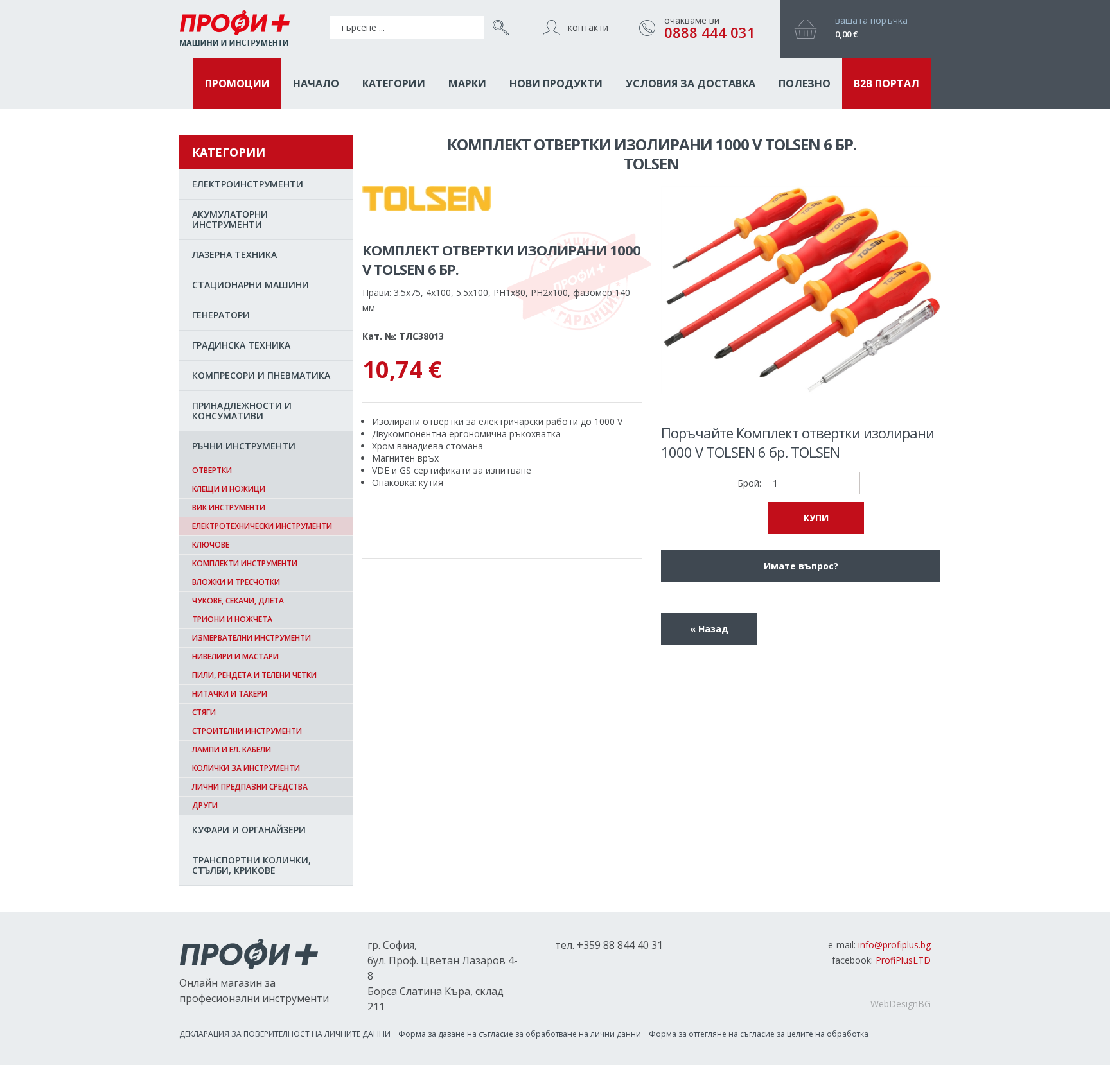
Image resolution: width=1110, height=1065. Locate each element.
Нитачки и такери (229, 693)
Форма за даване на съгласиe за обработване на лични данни (519, 1033)
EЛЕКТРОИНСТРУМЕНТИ (247, 184)
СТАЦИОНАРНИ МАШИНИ (250, 285)
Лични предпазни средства (250, 786)
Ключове (210, 544)
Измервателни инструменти (251, 637)
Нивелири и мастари (235, 656)
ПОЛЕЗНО (805, 83)
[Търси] (497, 27)
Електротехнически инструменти (262, 526)
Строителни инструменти (247, 730)
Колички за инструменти (246, 768)
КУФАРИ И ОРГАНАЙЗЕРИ (249, 830)
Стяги (204, 712)
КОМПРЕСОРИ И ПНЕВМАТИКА (261, 375)
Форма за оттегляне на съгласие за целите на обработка (758, 1033)
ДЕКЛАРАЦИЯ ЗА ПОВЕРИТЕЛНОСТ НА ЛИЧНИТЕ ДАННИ (285, 1033)
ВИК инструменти (228, 507)
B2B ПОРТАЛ (886, 83)
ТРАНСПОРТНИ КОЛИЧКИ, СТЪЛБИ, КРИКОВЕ (251, 865)
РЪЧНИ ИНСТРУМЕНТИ (243, 446)
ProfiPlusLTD (903, 960)
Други (205, 805)
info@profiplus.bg (894, 945)
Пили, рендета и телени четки (254, 675)
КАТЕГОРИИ (393, 83)
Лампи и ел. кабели (231, 749)
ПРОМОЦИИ (237, 83)
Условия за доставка (690, 83)
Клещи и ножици (228, 488)
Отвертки (212, 470)
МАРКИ (467, 83)
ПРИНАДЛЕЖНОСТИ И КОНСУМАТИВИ (242, 410)
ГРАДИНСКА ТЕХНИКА (241, 345)
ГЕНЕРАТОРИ (221, 315)
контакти (588, 27)
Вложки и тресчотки (236, 581)
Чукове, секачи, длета (238, 600)
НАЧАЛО (316, 83)
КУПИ (816, 518)
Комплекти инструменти (244, 563)
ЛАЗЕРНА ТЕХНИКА (234, 254)
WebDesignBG (900, 1004)
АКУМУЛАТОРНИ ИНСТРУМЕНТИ (230, 219)
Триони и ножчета (232, 619)
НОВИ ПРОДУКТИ (556, 83)
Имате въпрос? (801, 566)
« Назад (709, 629)
